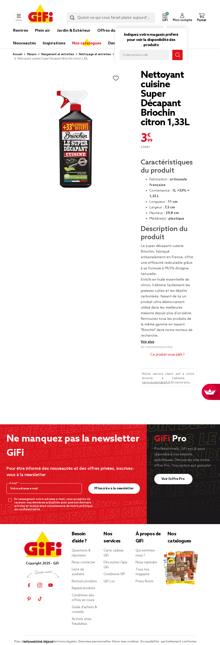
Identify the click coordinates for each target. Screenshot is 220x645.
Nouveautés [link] (24, 43)
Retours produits (84, 581)
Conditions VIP (114, 574)
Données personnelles (94, 641)
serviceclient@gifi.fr (156, 382)
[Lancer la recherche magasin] (177, 55)
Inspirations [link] (54, 43)
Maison (32, 54)
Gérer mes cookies (125, 641)
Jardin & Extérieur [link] (73, 30)
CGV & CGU (42, 641)
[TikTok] (39, 598)
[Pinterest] (29, 598)
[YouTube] (50, 584)
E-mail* (14, 483)
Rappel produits (83, 588)
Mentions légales (64, 641)
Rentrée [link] (20, 30)
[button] (165, 17)
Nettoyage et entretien (95, 54)
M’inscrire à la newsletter (114, 488)
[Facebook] (29, 584)
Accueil (17, 54)
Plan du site (23, 641)
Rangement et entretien (57, 54)
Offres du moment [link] (114, 30)
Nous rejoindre (146, 562)
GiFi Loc (109, 581)
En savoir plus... (181, 382)
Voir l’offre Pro (173, 479)
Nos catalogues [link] (86, 43)
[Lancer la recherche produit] (72, 18)
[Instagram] (39, 584)
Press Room (144, 581)
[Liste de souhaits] (116, 78)
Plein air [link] (42, 30)
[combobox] (111, 17)
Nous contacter (83, 562)
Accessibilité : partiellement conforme (168, 641)
